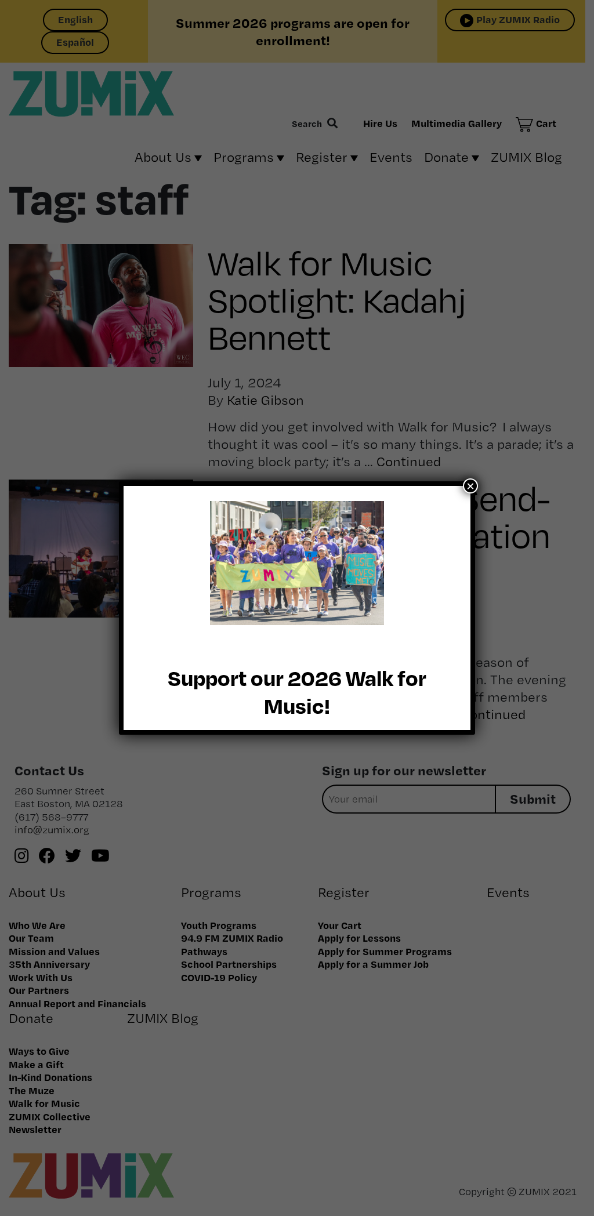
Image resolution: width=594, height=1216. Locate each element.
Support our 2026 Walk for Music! (297, 691)
